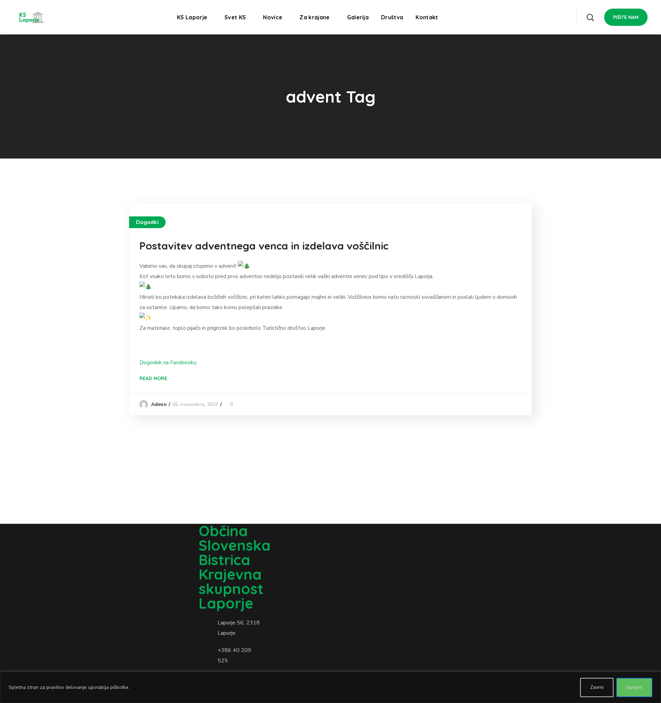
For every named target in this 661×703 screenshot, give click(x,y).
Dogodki (147, 222)
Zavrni (597, 687)
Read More (153, 378)
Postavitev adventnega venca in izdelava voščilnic (263, 245)
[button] (590, 17)
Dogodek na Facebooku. (168, 362)
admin (159, 404)
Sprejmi (634, 687)
